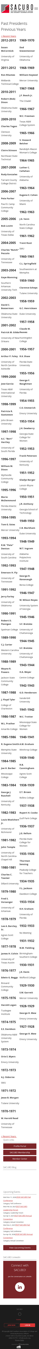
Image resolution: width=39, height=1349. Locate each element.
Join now (11, 1325)
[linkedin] (19, 1314)
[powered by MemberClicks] (19, 1344)
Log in (27, 1325)
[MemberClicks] (17, 8)
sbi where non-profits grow (21, 1347)
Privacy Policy (19, 1340)
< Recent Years (8, 36)
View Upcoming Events (20, 1247)
